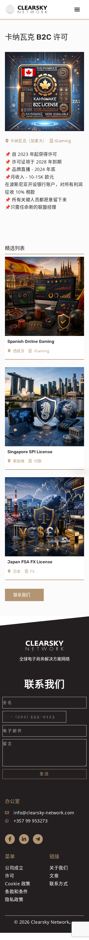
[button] (77, 9)
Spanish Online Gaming (30, 341)
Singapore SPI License (29, 451)
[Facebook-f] (10, 839)
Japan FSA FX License (29, 561)
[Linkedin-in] (24, 839)
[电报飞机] (38, 839)
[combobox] (8, 716)
